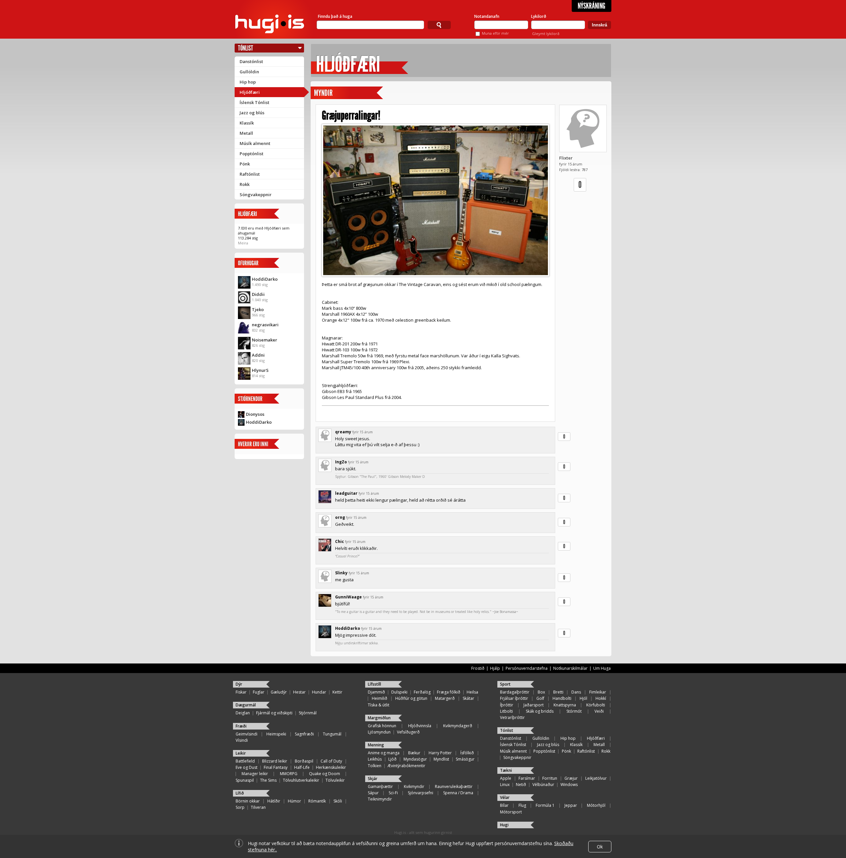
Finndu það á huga (335, 16)
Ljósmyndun (379, 732)
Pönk (245, 164)
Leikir (241, 753)
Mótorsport (511, 812)
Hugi (504, 825)
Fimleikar (597, 692)
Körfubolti (595, 705)
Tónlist (245, 48)
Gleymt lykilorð (545, 33)
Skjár (372, 778)
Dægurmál (246, 705)
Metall (246, 133)
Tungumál (332, 734)
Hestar (299, 692)
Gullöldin (249, 72)
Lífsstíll (374, 684)
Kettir (337, 692)
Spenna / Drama (458, 793)
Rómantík (317, 801)
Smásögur (465, 759)
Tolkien (374, 766)
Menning (376, 745)
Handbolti (562, 698)
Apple (505, 778)
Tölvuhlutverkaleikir (301, 780)
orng (340, 517)
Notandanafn (486, 16)
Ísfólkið (467, 753)
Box (541, 692)
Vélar (505, 797)
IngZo (341, 462)
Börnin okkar (248, 801)
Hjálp (495, 668)
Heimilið (379, 698)
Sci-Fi (393, 793)
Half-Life (302, 767)
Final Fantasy (276, 767)
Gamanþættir (380, 786)
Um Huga (602, 668)
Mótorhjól (596, 805)
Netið (521, 784)
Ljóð (392, 759)
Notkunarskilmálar (570, 668)
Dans (576, 692)
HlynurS (260, 370)
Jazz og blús (252, 113)
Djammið (376, 692)
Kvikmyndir (414, 786)
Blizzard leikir (274, 761)
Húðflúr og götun (411, 698)
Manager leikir (255, 773)
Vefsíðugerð (408, 732)
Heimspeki (276, 734)
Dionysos (255, 414)
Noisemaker (264, 340)
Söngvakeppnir (256, 194)
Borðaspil (304, 761)
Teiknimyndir (380, 799)
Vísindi (242, 740)
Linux (505, 784)
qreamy (343, 432)
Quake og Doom (324, 773)
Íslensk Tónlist (254, 102)
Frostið (477, 668)
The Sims (268, 780)
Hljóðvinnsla (419, 726)
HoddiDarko (265, 279)
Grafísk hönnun (382, 726)
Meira (243, 242)
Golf (540, 698)
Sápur (373, 793)
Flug (522, 805)
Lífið (240, 793)
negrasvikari (265, 325)
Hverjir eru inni (253, 444)
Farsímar (527, 778)
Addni (258, 355)
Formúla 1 (545, 805)
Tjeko (258, 309)
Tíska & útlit (378, 705)
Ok (600, 846)
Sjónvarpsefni (420, 793)
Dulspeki (399, 692)
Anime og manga (384, 753)
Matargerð (445, 698)
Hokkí (601, 698)
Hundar (319, 692)
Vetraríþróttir (512, 717)
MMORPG (288, 773)
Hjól (583, 698)
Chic (339, 541)
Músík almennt (255, 143)
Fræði (241, 726)
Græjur (571, 778)
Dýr (239, 684)
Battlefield (245, 761)
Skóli (337, 801)
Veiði (599, 711)
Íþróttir (506, 705)
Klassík (247, 123)
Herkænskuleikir (331, 767)
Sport (505, 684)
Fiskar (241, 692)
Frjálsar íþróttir (514, 698)
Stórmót (574, 711)
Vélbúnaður (543, 784)
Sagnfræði (304, 734)
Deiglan (243, 713)
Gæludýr (279, 692)
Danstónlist (251, 61)
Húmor (294, 801)
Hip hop (248, 82)
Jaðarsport (533, 705)
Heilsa (472, 692)
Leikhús (375, 759)
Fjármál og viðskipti (274, 713)
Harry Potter (440, 753)
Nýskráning (591, 6)
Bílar (504, 805)
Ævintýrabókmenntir (406, 766)
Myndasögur (415, 759)
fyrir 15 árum (362, 432)
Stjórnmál (308, 713)
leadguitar (346, 493)
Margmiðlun (379, 718)
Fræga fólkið (448, 692)
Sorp (240, 807)
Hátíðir (273, 801)
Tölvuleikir (335, 780)
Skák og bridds (540, 711)
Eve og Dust (246, 767)
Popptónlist (251, 154)
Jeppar (570, 805)
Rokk (245, 184)
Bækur (414, 753)
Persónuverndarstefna (527, 668)
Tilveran (258, 807)
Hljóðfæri (250, 92)
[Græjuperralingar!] (435, 200)
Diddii (258, 294)
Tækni (506, 770)
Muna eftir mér (495, 33)
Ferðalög (422, 692)
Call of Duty (331, 761)
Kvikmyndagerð (457, 726)
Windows (569, 784)
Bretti (558, 692)
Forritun (549, 778)
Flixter (566, 158)
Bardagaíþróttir (514, 692)
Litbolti (506, 711)
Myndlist (441, 759)
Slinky (341, 573)
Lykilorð (538, 16)
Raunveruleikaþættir (454, 786)
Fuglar (258, 692)
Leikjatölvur (596, 778)
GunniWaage (348, 597)
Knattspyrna (565, 705)
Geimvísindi (246, 734)
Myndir (323, 93)
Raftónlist (250, 174)
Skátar (468, 698)
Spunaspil (245, 780)
